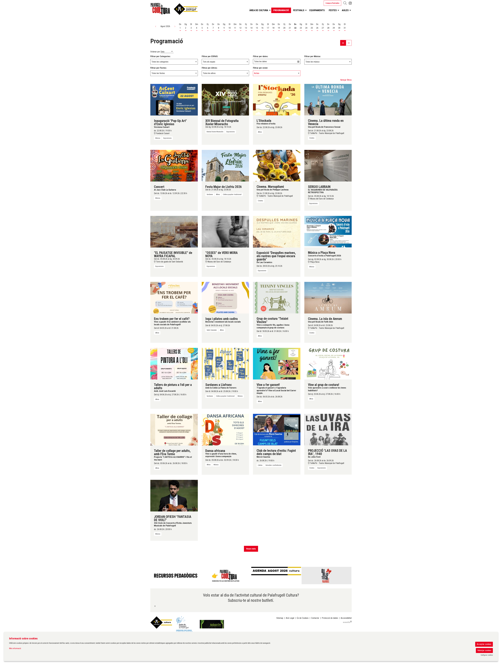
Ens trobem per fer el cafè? (171, 318)
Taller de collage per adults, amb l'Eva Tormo (172, 452)
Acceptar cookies (484, 644)
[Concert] (174, 165)
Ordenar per (155, 51)
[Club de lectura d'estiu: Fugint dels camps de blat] (276, 429)
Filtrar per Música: (312, 56)
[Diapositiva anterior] (153, 575)
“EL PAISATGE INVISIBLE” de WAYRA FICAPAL (173, 254)
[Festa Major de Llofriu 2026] (225, 165)
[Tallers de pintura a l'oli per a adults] (174, 363)
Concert (159, 186)
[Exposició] (276, 231)
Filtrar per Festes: (158, 68)
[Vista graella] (349, 43)
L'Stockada (264, 120)
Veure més (251, 549)
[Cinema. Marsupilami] (276, 165)
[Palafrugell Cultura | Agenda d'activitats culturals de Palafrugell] (182, 9)
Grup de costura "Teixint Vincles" (272, 320)
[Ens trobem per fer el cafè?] (174, 297)
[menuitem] (350, 3)
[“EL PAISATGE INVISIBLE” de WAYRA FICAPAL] (174, 231)
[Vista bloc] (343, 43)
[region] (251, 575)
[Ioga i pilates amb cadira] (225, 297)
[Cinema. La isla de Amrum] (328, 297)
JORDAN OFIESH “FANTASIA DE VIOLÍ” (172, 518)
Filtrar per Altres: (209, 68)
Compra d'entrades (332, 3)
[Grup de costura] (276, 297)
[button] (155, 26)
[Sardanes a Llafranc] (225, 363)
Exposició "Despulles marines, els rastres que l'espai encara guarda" (276, 256)
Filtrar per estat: (260, 68)
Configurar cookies (487, 655)
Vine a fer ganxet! (268, 384)
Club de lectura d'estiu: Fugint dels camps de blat (276, 452)
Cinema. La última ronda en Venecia (326, 122)
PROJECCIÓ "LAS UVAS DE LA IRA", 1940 (327, 452)
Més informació (15, 648)
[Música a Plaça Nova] (328, 231)
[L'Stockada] (276, 99)
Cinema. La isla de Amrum (325, 318)
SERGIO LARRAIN (319, 186)
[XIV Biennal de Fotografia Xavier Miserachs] (225, 99)
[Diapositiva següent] (349, 575)
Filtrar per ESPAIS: (210, 56)
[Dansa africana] (225, 429)
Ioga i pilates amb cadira (221, 318)
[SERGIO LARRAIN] (328, 165)
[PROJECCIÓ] (328, 429)
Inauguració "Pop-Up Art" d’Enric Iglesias (170, 122)
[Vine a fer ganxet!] (276, 363)
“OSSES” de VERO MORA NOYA (221, 254)
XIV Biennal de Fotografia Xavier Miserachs (222, 122)
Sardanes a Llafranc (218, 384)
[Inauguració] (174, 99)
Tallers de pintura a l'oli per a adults (173, 386)
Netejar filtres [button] (346, 80)
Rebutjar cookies (484, 650)
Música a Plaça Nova (321, 252)
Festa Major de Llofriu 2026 (223, 186)
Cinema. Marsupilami (270, 186)
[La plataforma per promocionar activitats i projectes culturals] (347, 621)
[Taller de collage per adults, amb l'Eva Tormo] (174, 429)
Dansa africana (215, 450)
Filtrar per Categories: (160, 56)
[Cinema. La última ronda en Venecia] (328, 99)
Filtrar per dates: (260, 56)
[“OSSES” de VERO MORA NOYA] (225, 231)
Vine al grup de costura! (323, 384)
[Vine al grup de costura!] (328, 363)
